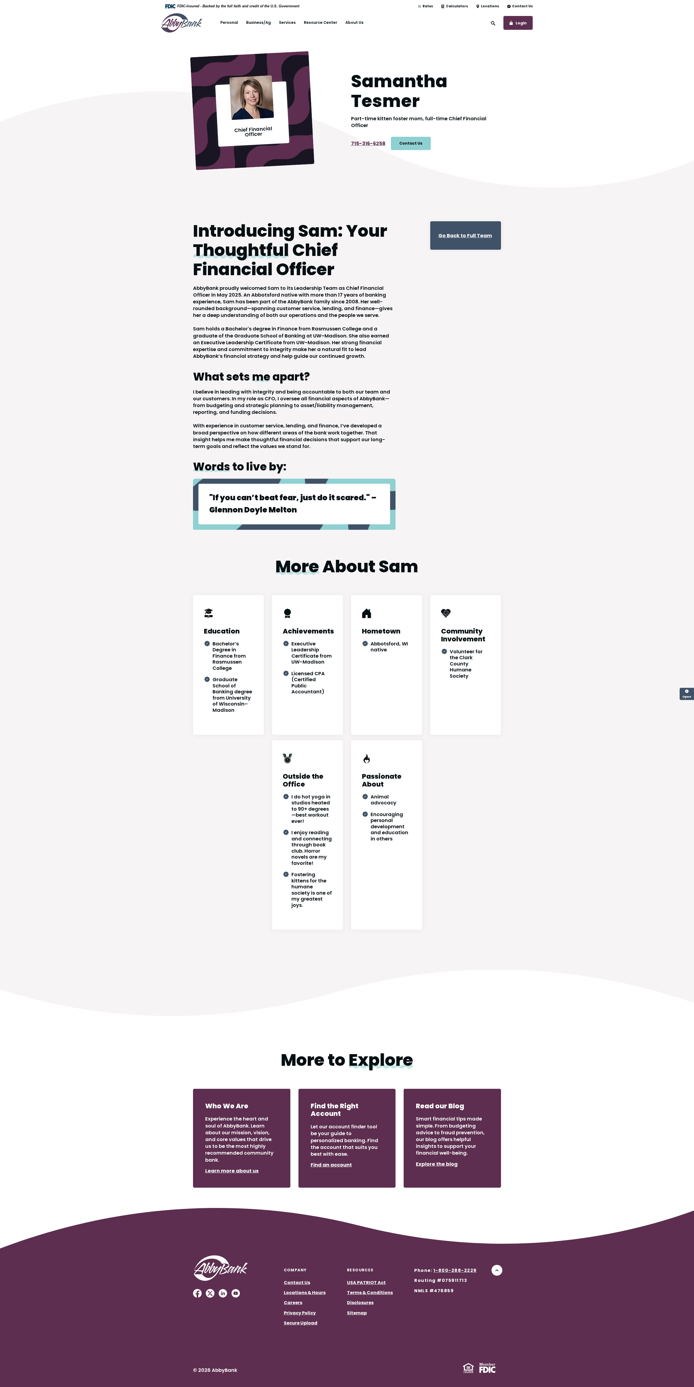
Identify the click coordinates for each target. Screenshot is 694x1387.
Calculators (457, 6)
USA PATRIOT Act (366, 1282)
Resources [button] (360, 1270)
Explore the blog (437, 1164)
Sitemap (357, 1313)
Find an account (331, 1164)
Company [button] (295, 1270)
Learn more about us (232, 1170)
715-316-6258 (368, 143)
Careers (293, 1303)
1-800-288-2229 (455, 1270)
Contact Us (522, 6)
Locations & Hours (305, 1292)
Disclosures (360, 1303)
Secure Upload (300, 1323)
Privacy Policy (300, 1313)
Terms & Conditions (370, 1292)
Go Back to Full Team (465, 235)
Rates (428, 6)
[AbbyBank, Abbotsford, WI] (181, 22)
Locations (490, 6)
